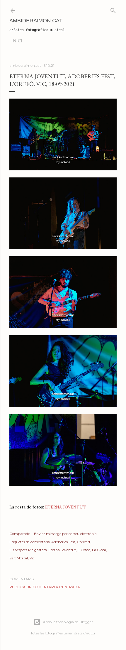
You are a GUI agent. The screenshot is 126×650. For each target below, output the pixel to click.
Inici (16, 41)
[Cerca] (113, 9)
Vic (32, 558)
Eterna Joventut (62, 550)
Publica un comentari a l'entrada (44, 587)
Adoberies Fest (63, 542)
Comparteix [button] (19, 533)
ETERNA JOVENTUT (65, 507)
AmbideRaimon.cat (35, 21)
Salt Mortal (18, 558)
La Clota (99, 550)
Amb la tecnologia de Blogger (68, 622)
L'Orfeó (84, 550)
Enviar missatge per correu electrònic (65, 533)
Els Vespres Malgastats (28, 550)
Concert (84, 542)
